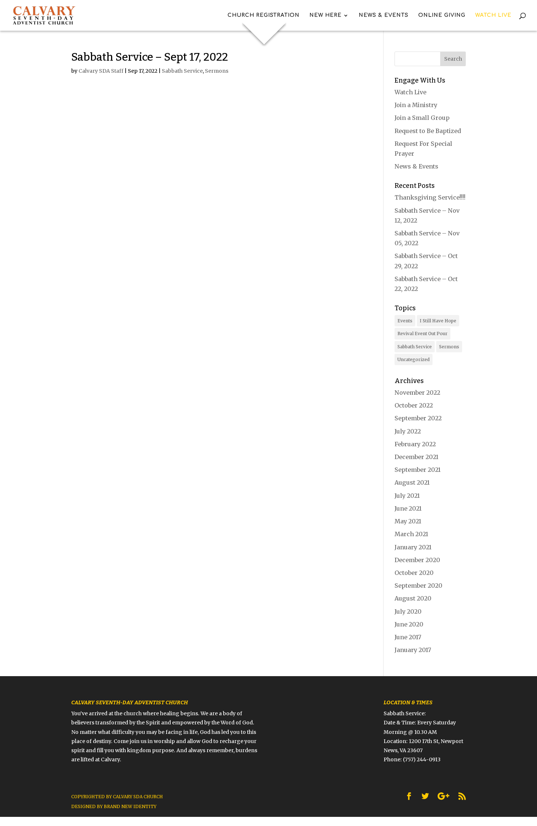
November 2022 (417, 392)
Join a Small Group (422, 117)
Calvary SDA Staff (101, 71)
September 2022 (418, 418)
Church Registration (264, 15)
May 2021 (408, 521)
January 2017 (413, 649)
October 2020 (414, 572)
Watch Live (493, 15)
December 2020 (417, 560)
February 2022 (415, 444)
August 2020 (413, 598)
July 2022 (408, 431)
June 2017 (408, 637)
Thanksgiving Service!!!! (430, 197)
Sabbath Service (182, 71)
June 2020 (409, 624)
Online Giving (441, 15)
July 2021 (407, 495)
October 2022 (414, 405)
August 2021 (412, 482)
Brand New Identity (130, 806)
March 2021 (411, 534)
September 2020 (418, 585)
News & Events (383, 15)
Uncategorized (413, 359)
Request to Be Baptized (428, 130)
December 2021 (416, 457)
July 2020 (408, 611)
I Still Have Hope (438, 320)
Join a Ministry (416, 105)
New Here (325, 15)
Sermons (216, 71)
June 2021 (408, 508)
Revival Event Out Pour (422, 333)
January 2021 (413, 547)
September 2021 (418, 469)
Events (404, 320)
